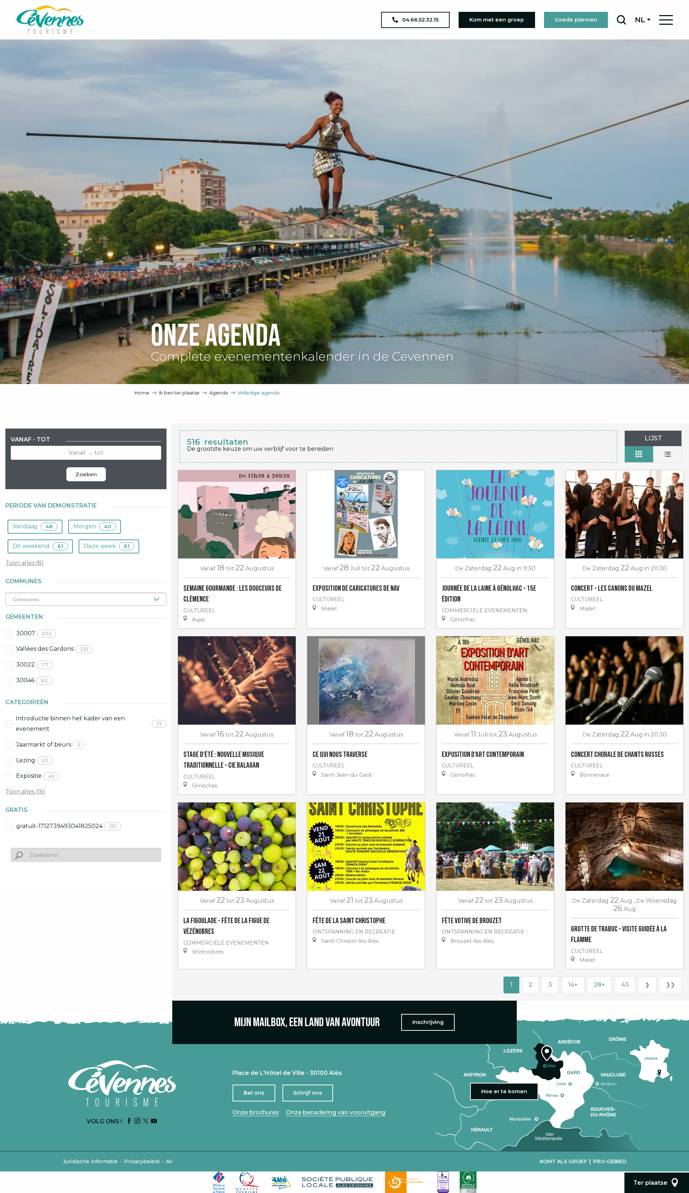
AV (169, 1161)
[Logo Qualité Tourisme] (248, 1182)
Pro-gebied (609, 1161)
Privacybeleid (141, 1161)
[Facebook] (129, 1121)
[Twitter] (145, 1121)
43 (625, 984)
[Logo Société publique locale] (338, 1182)
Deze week (107, 546)
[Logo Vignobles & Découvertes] (468, 1182)
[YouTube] (154, 1121)
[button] (621, 19)
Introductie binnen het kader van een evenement (89, 723)
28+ (599, 984)
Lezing (32, 760)
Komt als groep (563, 1161)
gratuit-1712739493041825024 (66, 826)
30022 (32, 664)
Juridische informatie (90, 1161)
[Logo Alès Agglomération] (281, 1182)
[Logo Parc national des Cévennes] (406, 1182)
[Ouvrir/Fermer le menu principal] (666, 20)
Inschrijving (428, 1022)
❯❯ (670, 984)
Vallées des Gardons (52, 648)
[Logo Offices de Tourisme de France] (219, 1182)
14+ (573, 984)
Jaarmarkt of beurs (48, 744)
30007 (33, 633)
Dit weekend (38, 546)
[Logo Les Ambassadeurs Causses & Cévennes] (443, 1182)
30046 (32, 680)
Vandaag (33, 526)
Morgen (92, 526)
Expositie (35, 775)
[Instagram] (137, 1121)
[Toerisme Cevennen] (50, 19)
